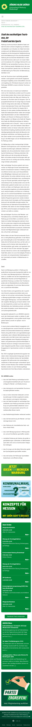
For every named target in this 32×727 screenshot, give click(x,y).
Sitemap (8, 725)
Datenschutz (26, 725)
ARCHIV (3, 22)
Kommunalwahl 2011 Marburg (10, 24)
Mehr (26, 534)
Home (3, 725)
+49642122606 (6, 716)
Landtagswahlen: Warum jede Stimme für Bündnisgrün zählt (15, 656)
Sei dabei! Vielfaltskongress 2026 (13, 641)
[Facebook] (13, 721)
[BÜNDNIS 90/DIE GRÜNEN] (4, 7)
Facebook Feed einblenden (16, 616)
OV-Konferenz (7, 578)
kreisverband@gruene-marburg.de (20, 716)
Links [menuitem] (17, 721)
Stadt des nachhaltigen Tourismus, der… (13, 26)
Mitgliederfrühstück (9, 527)
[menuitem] (3, 725)
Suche (13, 725)
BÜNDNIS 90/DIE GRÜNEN (19, 4)
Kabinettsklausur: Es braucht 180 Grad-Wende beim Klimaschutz (15, 626)
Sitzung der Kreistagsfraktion (12, 539)
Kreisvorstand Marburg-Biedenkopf (13, 553)
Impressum (19, 725)
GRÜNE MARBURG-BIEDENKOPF (9, 21)
